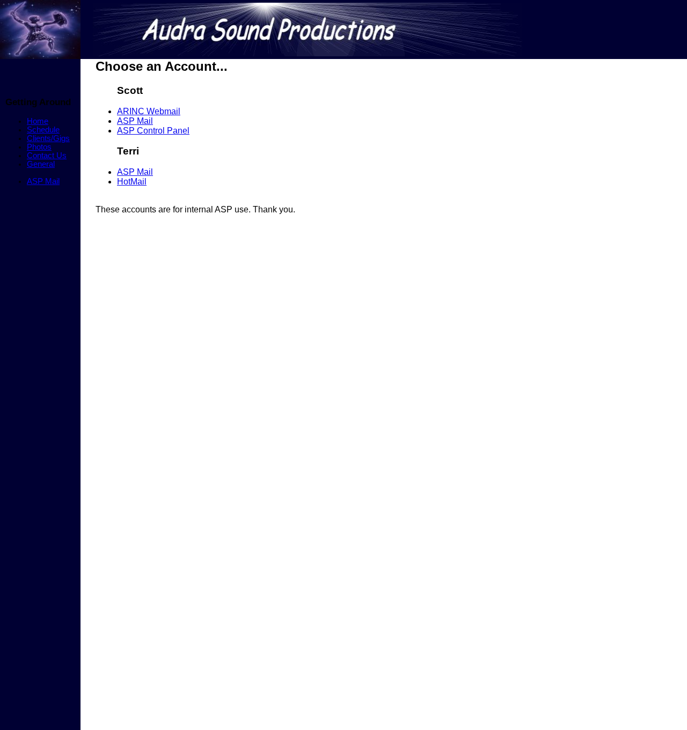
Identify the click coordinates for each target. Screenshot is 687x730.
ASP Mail (43, 181)
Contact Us (47, 155)
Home (37, 121)
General (41, 164)
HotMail (132, 181)
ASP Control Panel (153, 130)
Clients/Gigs (48, 138)
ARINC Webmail (148, 111)
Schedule (43, 130)
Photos (39, 147)
